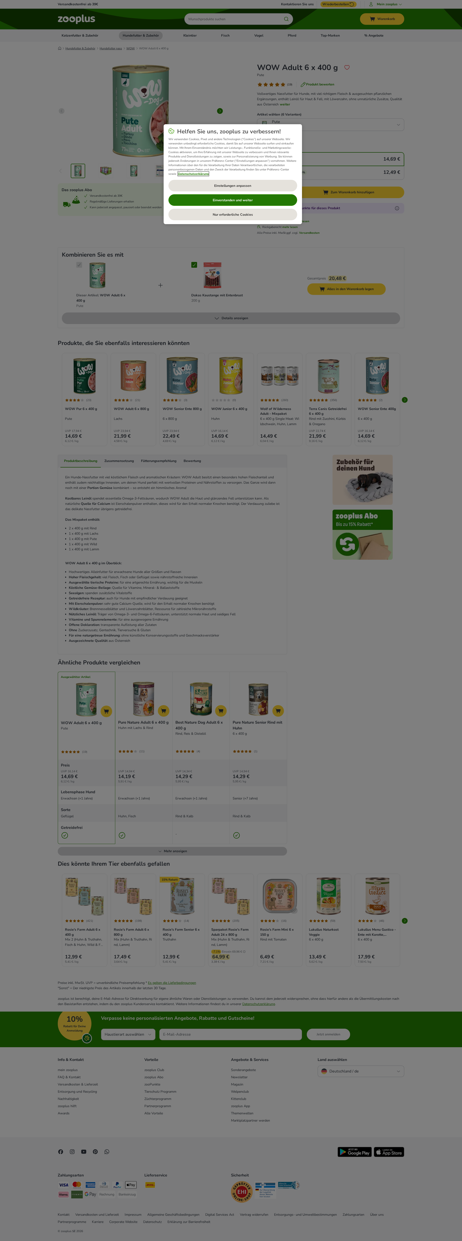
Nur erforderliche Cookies (233, 214)
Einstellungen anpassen (232, 185)
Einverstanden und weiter (233, 200)
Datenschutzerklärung (193, 174)
